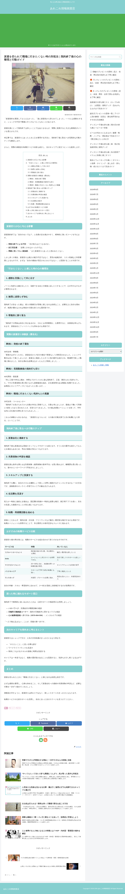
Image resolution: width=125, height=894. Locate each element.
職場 (19, 708)
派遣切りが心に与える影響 (37, 160)
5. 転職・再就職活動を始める (39, 204)
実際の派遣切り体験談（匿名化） (39, 175)
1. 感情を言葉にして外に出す (39, 166)
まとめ (30, 217)
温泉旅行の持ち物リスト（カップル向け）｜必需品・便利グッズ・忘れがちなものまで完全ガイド (105, 105)
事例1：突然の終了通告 (37, 179)
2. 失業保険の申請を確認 (38, 194)
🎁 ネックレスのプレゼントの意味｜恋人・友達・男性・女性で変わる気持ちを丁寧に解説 (105, 94)
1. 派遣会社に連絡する (37, 191)
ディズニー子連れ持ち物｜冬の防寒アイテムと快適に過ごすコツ (105, 153)
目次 (40, 155)
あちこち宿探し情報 (101, 365)
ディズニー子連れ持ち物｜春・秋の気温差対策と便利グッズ (105, 145)
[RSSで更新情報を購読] (45, 740)
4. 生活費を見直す (35, 201)
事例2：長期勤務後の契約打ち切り (41, 182)
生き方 (13, 708)
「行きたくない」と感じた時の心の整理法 (42, 163)
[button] (69, 108)
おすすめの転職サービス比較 (38, 207)
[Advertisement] (62, 29)
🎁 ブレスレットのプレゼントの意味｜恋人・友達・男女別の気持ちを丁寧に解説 (105, 83)
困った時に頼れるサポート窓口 (38, 210)
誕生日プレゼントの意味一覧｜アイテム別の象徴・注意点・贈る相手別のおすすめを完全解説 (105, 117)
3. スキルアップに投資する (38, 198)
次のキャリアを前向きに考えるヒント (41, 213)
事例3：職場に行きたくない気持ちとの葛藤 (44, 185)
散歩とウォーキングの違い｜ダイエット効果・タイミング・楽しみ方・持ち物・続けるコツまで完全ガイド (105, 163)
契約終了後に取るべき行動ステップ (40, 188)
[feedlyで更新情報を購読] (41, 740)
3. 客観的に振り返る (36, 172)
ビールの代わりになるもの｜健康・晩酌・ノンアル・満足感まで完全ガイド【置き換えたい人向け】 (105, 136)
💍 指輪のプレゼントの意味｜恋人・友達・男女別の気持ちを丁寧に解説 (105, 73)
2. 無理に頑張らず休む (37, 169)
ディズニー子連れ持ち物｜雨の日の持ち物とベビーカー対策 (105, 126)
